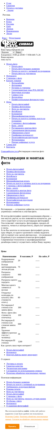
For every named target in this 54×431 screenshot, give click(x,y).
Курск (9, 22)
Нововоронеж (12, 31)
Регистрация (14, 38)
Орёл (8, 26)
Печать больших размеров (18, 382)
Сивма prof (11, 144)
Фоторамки (17, 85)
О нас (8, 3)
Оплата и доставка (14, 8)
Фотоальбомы (18, 83)
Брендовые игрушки (21, 92)
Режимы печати (13, 389)
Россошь (10, 24)
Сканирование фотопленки (24, 130)
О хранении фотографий (17, 406)
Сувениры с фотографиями (24, 123)
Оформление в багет (21, 133)
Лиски (9, 33)
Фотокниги (11, 76)
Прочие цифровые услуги (23, 142)
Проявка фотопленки (21, 107)
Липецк (9, 29)
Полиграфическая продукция (25, 137)
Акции (10, 10)
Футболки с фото (14, 401)
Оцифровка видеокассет (22, 135)
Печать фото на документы (24, 73)
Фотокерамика (18, 140)
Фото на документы (20, 109)
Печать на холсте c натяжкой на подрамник (25, 384)
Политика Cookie (12, 417)
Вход (4, 38)
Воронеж (10, 19)
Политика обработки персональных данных (26, 373)
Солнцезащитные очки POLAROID (28, 90)
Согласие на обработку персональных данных (30, 419)
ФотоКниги (17, 111)
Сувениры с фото (14, 78)
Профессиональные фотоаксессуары (28, 99)
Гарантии (10, 5)
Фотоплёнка (17, 97)
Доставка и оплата (14, 364)
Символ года (17, 95)
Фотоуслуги (13, 151)
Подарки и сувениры (21, 88)
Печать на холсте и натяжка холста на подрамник (28, 183)
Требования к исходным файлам (20, 387)
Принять (12, 426)
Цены (8, 102)
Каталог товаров (13, 80)
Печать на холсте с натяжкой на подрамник (31, 71)
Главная (4, 151)
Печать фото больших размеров (26, 69)
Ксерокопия (17, 114)
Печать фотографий (20, 104)
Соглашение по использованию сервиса (24, 371)
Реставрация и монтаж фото (24, 128)
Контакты (10, 147)
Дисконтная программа (16, 368)
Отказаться (29, 426)
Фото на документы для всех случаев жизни (26, 399)
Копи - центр (17, 125)
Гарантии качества (14, 366)
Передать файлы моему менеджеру (21, 355)
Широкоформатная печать (23, 116)
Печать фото (11, 64)
